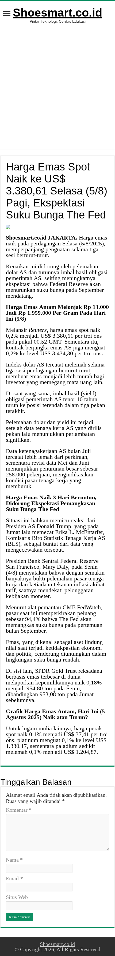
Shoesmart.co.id (57, 12)
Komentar (19, 810)
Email (14, 878)
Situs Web (17, 897)
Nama (14, 860)
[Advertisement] (57, 91)
